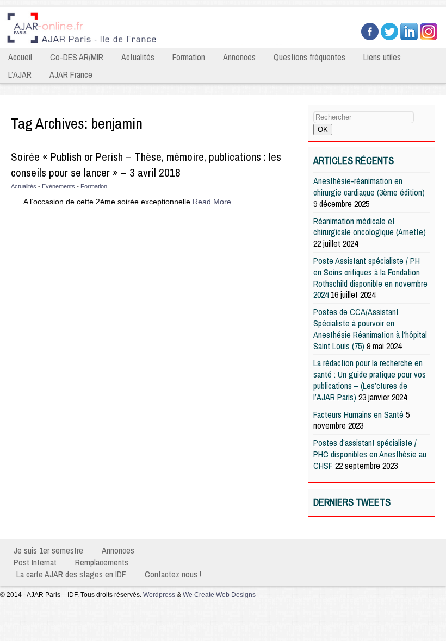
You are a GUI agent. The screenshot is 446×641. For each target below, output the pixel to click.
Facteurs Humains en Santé (358, 414)
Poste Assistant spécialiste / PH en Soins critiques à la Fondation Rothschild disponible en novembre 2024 (370, 277)
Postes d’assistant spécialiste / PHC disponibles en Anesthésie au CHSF (369, 454)
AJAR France (70, 74)
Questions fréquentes (309, 57)
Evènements (58, 186)
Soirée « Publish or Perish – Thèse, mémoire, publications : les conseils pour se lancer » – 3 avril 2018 (146, 164)
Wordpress (159, 595)
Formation (188, 57)
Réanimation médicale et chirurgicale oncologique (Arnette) (369, 226)
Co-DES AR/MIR (76, 57)
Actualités (137, 57)
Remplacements (101, 562)
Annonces (239, 57)
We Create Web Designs (219, 595)
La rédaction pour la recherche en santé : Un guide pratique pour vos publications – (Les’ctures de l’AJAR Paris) (369, 380)
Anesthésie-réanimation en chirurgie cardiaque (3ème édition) (369, 186)
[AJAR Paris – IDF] (158, 44)
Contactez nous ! (173, 574)
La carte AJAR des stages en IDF (71, 574)
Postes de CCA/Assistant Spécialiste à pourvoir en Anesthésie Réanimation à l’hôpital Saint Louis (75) (370, 328)
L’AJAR (20, 74)
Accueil (20, 57)
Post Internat (35, 562)
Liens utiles (382, 57)
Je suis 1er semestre (48, 550)
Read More (212, 201)
